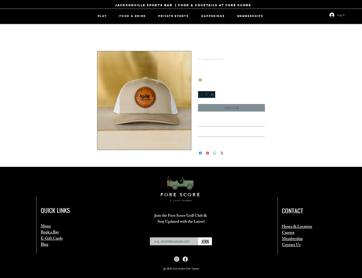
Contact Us (291, 245)
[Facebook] (185, 259)
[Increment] (212, 94)
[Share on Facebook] (200, 153)
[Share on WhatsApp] (214, 153)
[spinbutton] (206, 94)
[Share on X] (222, 153)
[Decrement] (201, 94)
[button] (102, 16)
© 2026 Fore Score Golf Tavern (181, 268)
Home (101, 37)
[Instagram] (176, 259)
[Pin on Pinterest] (207, 153)
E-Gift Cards (52, 238)
